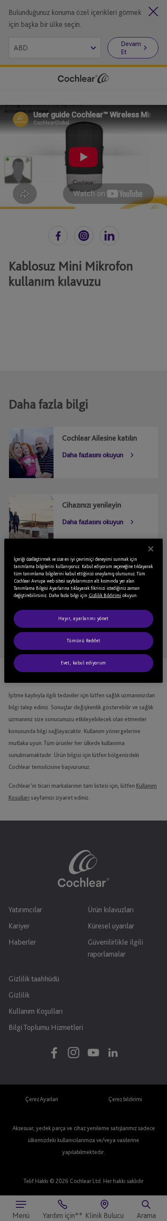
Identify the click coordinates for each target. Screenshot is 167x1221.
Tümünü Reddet (83, 641)
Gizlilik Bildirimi (105, 595)
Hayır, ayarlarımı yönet (83, 618)
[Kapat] (150, 548)
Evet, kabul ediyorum (83, 663)
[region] (83, 610)
